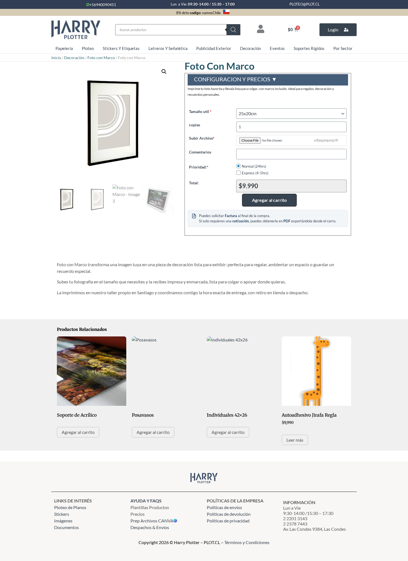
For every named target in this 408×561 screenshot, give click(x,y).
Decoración (250, 48)
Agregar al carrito (269, 200)
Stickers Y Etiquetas (121, 48)
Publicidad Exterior (213, 48)
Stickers (61, 514)
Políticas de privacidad (228, 520)
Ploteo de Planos (70, 507)
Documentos (66, 527)
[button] (164, 72)
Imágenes (63, 520)
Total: (194, 182)
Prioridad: (198, 167)
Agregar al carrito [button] (78, 432)
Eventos (277, 48)
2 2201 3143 (295, 518)
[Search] (233, 29)
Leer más (294, 439)
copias (194, 124)
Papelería (64, 48)
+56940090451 (102, 4)
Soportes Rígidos (309, 48)
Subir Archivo (202, 138)
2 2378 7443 (295, 523)
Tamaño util (200, 111)
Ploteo (88, 48)
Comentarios (200, 152)
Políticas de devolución (229, 514)
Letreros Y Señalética (168, 48)
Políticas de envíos (224, 507)
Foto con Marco (101, 57)
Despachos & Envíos (149, 527)
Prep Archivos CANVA (151, 520)
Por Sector (342, 48)
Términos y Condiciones (247, 542)
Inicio (56, 57)
